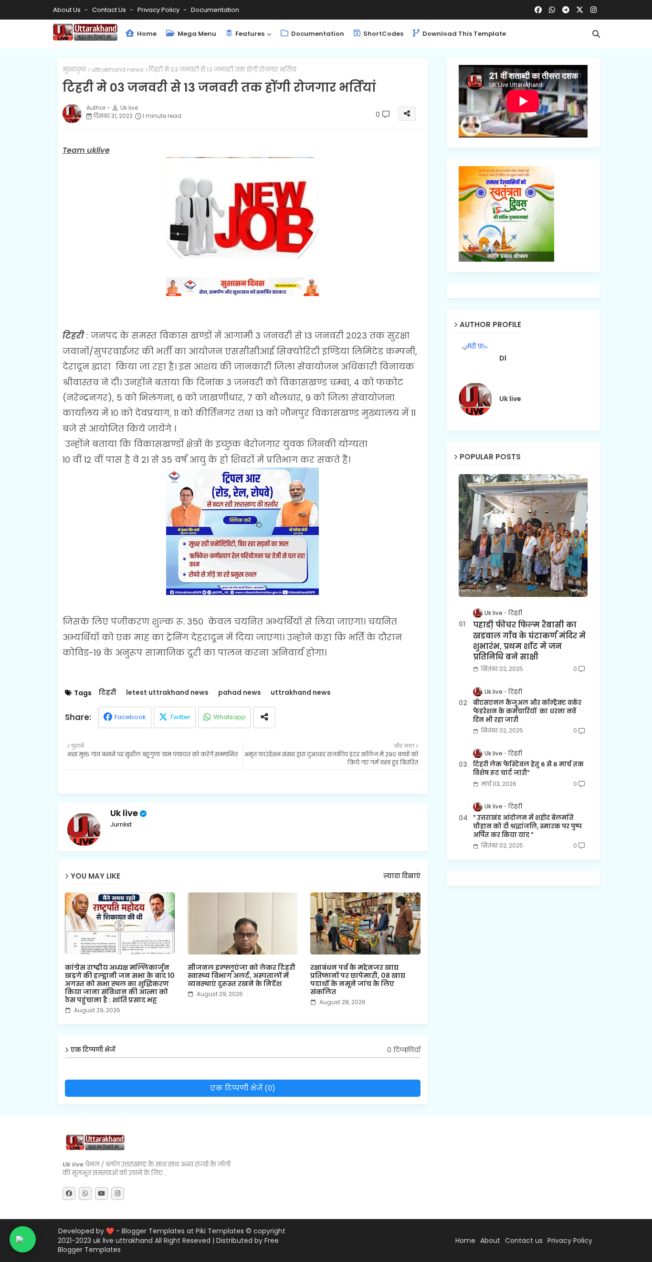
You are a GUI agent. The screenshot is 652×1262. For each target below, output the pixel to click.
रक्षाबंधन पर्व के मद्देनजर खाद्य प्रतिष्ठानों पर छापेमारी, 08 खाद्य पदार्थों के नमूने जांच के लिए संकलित (357, 980)
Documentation (215, 9)
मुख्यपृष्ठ (74, 69)
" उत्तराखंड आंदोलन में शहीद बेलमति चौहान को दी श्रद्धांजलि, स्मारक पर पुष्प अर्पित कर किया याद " (527, 826)
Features (249, 33)
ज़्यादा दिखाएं (402, 876)
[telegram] (566, 10)
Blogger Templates (153, 1231)
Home (146, 33)
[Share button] (264, 717)
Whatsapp (229, 716)
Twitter (180, 716)
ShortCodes (382, 33)
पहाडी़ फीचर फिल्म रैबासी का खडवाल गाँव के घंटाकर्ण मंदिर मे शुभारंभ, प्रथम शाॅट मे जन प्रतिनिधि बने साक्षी (529, 641)
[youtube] (101, 1193)
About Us (67, 9)
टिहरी (107, 692)
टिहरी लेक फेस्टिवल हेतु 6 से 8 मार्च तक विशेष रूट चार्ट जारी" (528, 768)
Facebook (130, 716)
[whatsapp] (552, 10)
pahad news (239, 692)
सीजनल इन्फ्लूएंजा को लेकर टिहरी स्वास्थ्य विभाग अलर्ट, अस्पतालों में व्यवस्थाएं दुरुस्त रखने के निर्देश (241, 976)
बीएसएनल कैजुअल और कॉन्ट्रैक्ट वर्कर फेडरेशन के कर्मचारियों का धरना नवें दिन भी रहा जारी (527, 711)
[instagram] (593, 10)
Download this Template (463, 33)
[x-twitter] (580, 10)
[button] (596, 33)
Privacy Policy (159, 9)
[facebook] (538, 10)
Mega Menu (196, 33)
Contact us (109, 9)
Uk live (124, 813)
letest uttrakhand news (167, 692)
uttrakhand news (118, 69)
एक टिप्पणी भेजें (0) (242, 1088)
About (490, 1240)
